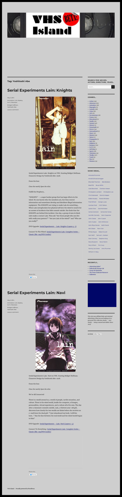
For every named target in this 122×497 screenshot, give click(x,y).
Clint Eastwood (93, 195)
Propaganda (93, 139)
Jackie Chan (92, 208)
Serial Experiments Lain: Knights (39, 90)
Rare (90, 141)
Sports (91, 151)
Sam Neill (91, 235)
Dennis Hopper (104, 195)
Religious (92, 143)
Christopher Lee (108, 192)
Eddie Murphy (92, 198)
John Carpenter (106, 215)
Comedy (91, 109)
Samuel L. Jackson (102, 235)
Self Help (92, 149)
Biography (92, 107)
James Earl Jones (106, 212)
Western (92, 161)
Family (91, 121)
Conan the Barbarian (95, 270)
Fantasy (91, 123)
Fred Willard (92, 202)
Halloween (92, 274)
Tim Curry (101, 245)
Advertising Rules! (95, 266)
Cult (16, 100)
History (91, 125)
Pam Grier (100, 228)
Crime (91, 111)
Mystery (20, 100)
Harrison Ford (92, 205)
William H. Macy (93, 252)
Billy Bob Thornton (94, 182)
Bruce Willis (99, 185)
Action (91, 101)
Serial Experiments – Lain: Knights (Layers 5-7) (58, 226)
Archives (90, 334)
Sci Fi (9, 102)
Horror (91, 129)
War (90, 159)
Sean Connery (92, 238)
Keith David (105, 225)
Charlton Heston (105, 188)
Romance (92, 145)
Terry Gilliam (92, 245)
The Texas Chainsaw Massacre (98, 272)
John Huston (92, 222)
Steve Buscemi (93, 242)
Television (14, 102)
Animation (10, 100)
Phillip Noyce (92, 232)
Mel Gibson (91, 228)
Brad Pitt (91, 185)
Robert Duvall (103, 232)
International (93, 131)
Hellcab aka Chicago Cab (96, 268)
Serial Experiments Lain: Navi (36, 292)
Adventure (92, 103)
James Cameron (93, 212)
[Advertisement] (61, 62)
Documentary (93, 115)
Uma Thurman (106, 248)
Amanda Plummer (94, 175)
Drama (91, 117)
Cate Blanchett (93, 188)
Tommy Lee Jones (94, 248)
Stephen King (103, 238)
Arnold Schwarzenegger (96, 178)
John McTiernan (103, 222)
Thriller (91, 155)
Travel (91, 157)
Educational (93, 119)
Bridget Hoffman (12, 105)
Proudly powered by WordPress (25, 488)
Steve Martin (103, 242)
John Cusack (102, 218)
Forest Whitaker (104, 198)
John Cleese (92, 218)
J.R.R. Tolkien (103, 205)
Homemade (92, 127)
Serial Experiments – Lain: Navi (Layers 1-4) (57, 424)
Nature (91, 137)
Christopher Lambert (95, 192)
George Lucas (102, 202)
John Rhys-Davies (94, 225)
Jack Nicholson (102, 208)
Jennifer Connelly (93, 215)
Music (91, 133)
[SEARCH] (113, 87)
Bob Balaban (106, 182)
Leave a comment (13, 109)
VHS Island (10, 488)
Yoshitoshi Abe (11, 107)
